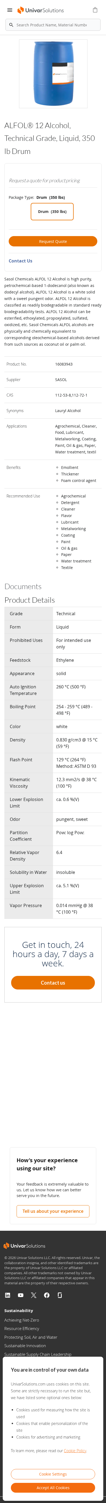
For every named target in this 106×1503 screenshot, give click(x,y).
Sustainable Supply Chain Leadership (37, 1354)
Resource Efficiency (21, 1328)
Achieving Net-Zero (21, 1320)
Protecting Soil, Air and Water (30, 1337)
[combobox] (53, 25)
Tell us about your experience (53, 1211)
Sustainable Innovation (25, 1345)
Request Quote (53, 241)
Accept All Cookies (53, 1487)
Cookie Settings (53, 1474)
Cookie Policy (75, 1450)
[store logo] (40, 10)
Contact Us (20, 261)
